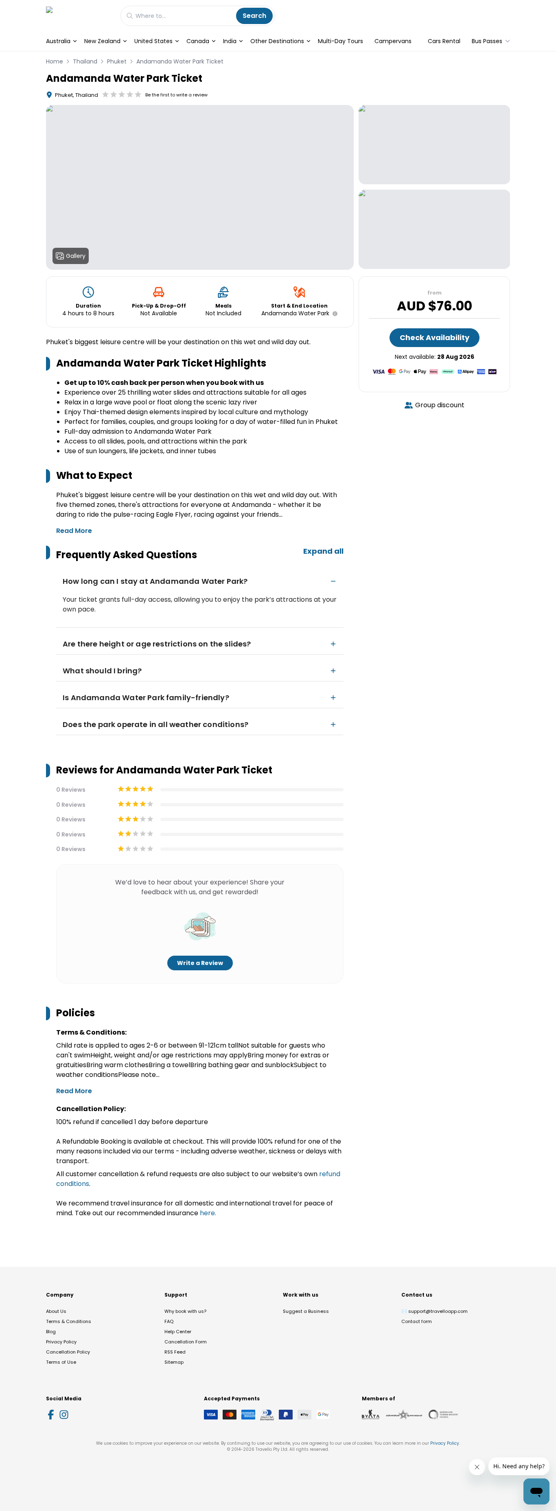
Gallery (75, 256)
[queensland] (443, 1414)
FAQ (168, 1321)
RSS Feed (175, 1352)
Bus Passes (487, 41)
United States (153, 41)
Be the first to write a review (176, 95)
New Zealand (102, 41)
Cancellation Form (185, 1342)
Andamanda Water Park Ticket (179, 61)
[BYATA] (370, 1414)
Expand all (323, 551)
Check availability (434, 337)
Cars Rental (444, 41)
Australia (58, 41)
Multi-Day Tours (340, 41)
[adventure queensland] (404, 1414)
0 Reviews (70, 790)
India (229, 41)
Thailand (85, 61)
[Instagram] (64, 1414)
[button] (333, 313)
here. (208, 1213)
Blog (51, 1331)
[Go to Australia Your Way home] (79, 16)
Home (54, 61)
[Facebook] (51, 1414)
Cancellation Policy (68, 1352)
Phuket (117, 61)
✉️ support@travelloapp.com (434, 1311)
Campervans (393, 41)
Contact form (416, 1321)
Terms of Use (61, 1362)
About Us (56, 1311)
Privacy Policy (61, 1342)
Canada (197, 41)
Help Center (177, 1331)
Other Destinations (277, 41)
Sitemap (174, 1362)
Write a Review (200, 963)
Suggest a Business (306, 1311)
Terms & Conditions (68, 1321)
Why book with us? (185, 1311)
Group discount (439, 405)
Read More (74, 530)
